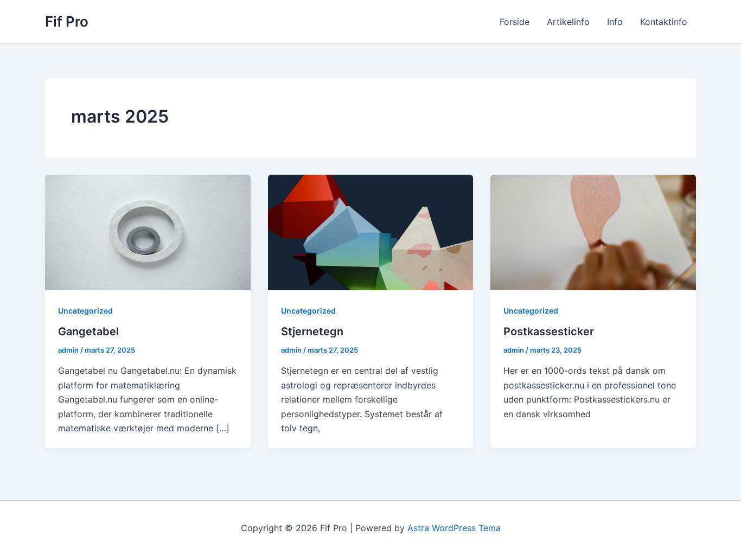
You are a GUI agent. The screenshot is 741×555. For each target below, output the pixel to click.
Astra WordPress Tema (454, 527)
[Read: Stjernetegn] (371, 231)
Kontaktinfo (663, 21)
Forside (514, 21)
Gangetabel (88, 331)
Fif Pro (66, 21)
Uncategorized (85, 310)
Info (615, 21)
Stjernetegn (312, 331)
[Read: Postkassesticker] (593, 231)
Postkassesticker (548, 331)
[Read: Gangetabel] (148, 231)
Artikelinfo (568, 21)
